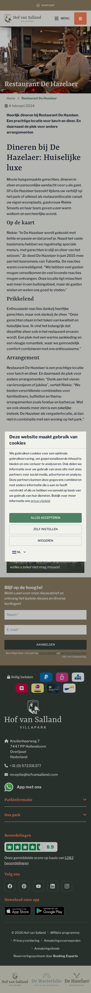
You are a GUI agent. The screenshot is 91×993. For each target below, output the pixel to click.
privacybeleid (40, 501)
